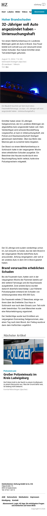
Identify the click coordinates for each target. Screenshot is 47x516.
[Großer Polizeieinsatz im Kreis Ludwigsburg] (23, 352)
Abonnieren (39, 12)
